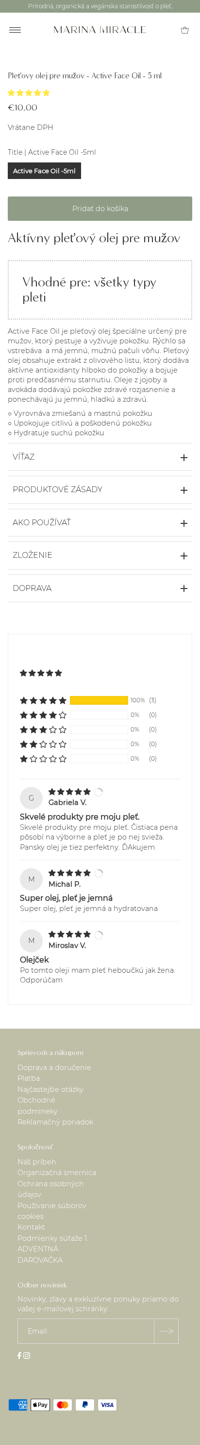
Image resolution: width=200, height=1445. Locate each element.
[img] (70, 791)
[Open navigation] (15, 30)
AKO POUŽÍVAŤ (42, 522)
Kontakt (31, 1227)
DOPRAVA (32, 588)
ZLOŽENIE (32, 555)
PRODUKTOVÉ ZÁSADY (57, 489)
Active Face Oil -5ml (44, 171)
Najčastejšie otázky (50, 1089)
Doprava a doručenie (54, 1067)
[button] (29, 93)
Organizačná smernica (56, 1172)
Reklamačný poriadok (55, 1122)
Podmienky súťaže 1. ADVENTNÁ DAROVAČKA (52, 1249)
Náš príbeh (36, 1162)
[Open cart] (185, 30)
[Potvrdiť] (166, 1331)
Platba (28, 1078)
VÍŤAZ (23, 457)
